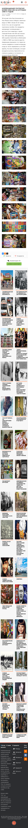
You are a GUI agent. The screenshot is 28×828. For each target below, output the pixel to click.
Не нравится (20, 256)
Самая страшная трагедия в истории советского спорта (20, 322)
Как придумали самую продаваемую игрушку (7, 642)
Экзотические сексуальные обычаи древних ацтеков (21, 515)
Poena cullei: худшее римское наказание (6, 543)
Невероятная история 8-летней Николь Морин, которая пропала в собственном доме (21, 644)
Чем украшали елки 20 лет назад (7, 607)
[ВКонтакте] (3, 254)
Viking (8, 13)
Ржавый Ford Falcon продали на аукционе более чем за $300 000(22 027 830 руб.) (7, 322)
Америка (19, 579)
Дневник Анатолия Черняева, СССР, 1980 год (7, 515)
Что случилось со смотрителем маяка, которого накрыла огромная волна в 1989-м (7, 422)
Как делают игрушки (6, 481)
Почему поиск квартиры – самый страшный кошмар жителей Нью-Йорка (7, 353)
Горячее (8, 15)
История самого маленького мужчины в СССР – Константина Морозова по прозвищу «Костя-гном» (21, 388)
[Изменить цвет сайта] (13, 1)
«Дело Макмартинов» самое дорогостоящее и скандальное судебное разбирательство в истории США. (21, 354)
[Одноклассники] (5, 254)
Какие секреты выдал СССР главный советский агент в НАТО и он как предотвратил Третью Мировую (21, 611)
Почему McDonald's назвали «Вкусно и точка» (6, 706)
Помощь (18, 748)
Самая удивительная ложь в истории (7, 580)
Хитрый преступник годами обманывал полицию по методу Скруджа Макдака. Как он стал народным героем (20, 548)
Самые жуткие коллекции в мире (21, 736)
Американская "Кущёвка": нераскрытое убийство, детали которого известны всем (21, 485)
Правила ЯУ (19, 768)
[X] (7, 254)
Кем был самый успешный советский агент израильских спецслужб (21, 707)
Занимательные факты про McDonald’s (7, 293)
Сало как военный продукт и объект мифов (21, 453)
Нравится (8, 256)
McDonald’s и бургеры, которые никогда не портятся (6, 454)
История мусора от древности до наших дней (21, 293)
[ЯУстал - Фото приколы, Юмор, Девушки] (6, 2)
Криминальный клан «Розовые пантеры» (7, 736)
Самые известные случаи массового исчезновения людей (7, 676)
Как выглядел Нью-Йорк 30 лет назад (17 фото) (21, 674)
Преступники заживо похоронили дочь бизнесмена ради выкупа (6, 386)
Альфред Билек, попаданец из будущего (21, 419)
